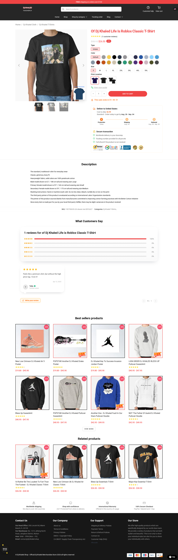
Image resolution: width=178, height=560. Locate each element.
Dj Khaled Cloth (29, 24)
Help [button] (173, 557)
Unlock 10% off (5, 549)
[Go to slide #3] (64, 107)
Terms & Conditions (61, 529)
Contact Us (95, 536)
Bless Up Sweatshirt (23, 413)
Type (93, 45)
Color (93, 53)
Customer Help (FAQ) (99, 539)
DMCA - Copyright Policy (63, 536)
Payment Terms (97, 529)
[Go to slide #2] (51, 107)
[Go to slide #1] (38, 107)
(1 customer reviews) (109, 37)
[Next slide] (83, 65)
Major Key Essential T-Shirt (140, 482)
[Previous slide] (19, 65)
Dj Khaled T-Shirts (46, 24)
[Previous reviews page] (144, 301)
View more (89, 429)
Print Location (96, 74)
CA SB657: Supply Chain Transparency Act (69, 539)
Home (17, 24)
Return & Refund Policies (100, 532)
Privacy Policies (59, 532)
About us (57, 526)
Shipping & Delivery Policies (101, 526)
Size (92, 67)
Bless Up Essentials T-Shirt (102, 482)
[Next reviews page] (155, 301)
